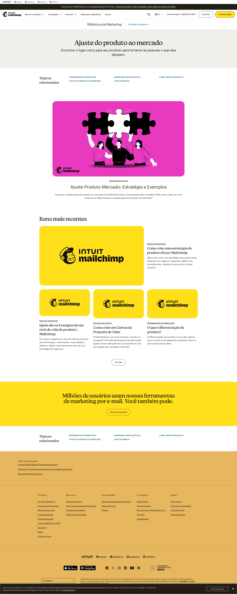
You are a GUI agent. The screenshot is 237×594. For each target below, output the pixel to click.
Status (40, 532)
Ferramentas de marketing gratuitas (81, 506)
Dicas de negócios (118, 181)
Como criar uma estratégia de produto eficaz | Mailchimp (169, 250)
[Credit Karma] (29, 2)
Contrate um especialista (181, 506)
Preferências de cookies (100, 583)
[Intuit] (7, 2)
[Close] (233, 588)
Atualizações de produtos (48, 506)
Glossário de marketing (75, 510)
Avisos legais (85, 583)
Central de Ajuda (177, 510)
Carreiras (140, 515)
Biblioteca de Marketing (104, 24)
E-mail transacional (45, 515)
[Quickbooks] (42, 2)
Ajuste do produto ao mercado (85, 81)
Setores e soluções (33, 14)
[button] (158, 14)
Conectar (206, 14)
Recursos (69, 14)
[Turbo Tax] (18, 2)
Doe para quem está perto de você (151, 510)
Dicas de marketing (74, 501)
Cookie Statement (68, 590)
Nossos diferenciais (45, 519)
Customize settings (217, 589)
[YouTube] (132, 568)
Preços (108, 14)
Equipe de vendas (178, 515)
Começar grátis (225, 14)
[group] (158, 14)
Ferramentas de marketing (82, 77)
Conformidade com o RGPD (49, 523)
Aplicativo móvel (44, 536)
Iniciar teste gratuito (118, 412)
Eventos (104, 510)
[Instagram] (119, 568)
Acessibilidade (142, 519)
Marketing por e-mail (46, 510)
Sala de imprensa (144, 506)
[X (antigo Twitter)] (113, 568)
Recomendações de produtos (30, 474)
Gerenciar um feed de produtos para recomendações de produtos (45, 469)
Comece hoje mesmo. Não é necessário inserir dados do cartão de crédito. (145, 7)
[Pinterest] (138, 568)
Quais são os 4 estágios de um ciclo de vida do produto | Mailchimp (61, 329)
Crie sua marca (121, 81)
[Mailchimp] (54, 2)
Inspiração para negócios (127, 77)
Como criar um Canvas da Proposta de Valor (112, 330)
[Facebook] (107, 568)
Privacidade (184, 581)
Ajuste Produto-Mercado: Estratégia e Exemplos (118, 186)
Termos (192, 581)
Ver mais (118, 362)
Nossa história (142, 501)
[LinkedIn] (125, 568)
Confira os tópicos (138, 24)
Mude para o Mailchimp (91, 14)
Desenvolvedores (108, 506)
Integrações (53, 14)
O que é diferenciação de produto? (165, 330)
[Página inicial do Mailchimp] (12, 14)
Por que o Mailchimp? (46, 501)
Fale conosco (176, 501)
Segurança (42, 528)
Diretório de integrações (76, 515)
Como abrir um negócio (171, 77)
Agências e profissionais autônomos (116, 501)
